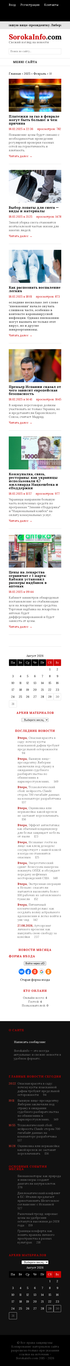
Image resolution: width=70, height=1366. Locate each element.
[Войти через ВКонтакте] (21, 972)
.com (35, 36)
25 (20, 697)
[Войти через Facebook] (28, 972)
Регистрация (29, 5)
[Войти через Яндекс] (35, 972)
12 (27, 683)
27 (35, 697)
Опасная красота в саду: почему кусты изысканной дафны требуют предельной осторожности (39, 745)
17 (13, 690)
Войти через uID (35, 963)
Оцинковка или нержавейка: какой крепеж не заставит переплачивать (38, 813)
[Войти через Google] (41, 972)
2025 (27, 73)
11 (20, 683)
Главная (15, 73)
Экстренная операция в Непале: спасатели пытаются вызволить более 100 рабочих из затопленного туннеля (39, 891)
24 (13, 697)
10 (12, 683)
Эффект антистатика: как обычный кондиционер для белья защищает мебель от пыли (39, 830)
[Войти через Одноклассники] (48, 972)
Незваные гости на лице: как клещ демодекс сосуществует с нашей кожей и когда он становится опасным (39, 849)
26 (27, 697)
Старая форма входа (35, 980)
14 (42, 683)
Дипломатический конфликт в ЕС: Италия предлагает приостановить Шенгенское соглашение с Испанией (39, 1200)
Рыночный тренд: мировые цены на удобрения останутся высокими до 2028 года (38, 1219)
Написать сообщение (30, 1042)
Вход (12, 5)
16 (57, 683)
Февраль (39, 73)
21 (42, 690)
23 (57, 690)
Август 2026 (35, 656)
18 (20, 690)
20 (35, 690)
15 (50, 683)
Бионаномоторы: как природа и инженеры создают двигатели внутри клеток (39, 1181)
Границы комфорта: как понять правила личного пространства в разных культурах (36, 1236)
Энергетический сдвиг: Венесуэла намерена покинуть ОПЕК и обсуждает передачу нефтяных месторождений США (39, 870)
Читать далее (20, 156)
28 (42, 697)
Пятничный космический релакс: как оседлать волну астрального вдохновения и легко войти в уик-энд (39, 912)
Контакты (51, 5)
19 (27, 690)
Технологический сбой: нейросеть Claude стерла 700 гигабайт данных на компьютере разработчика (39, 794)
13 (35, 683)
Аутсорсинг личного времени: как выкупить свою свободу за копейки (37, 931)
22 (49, 690)
